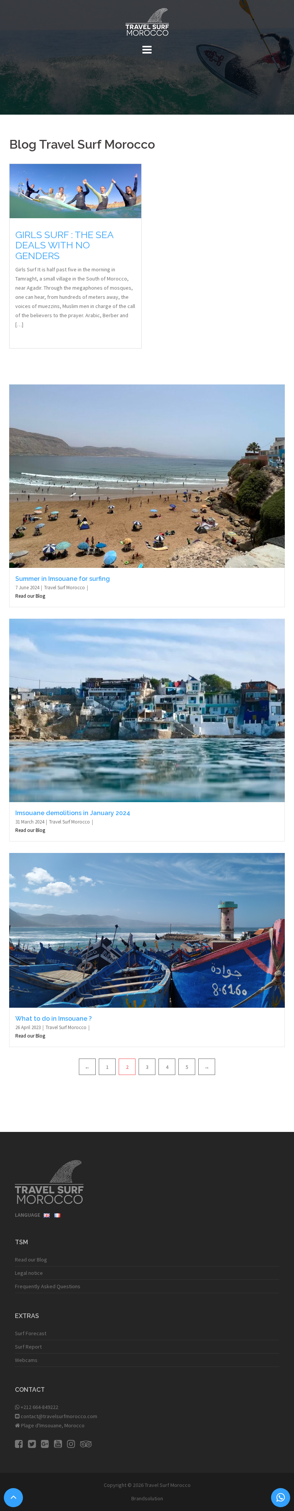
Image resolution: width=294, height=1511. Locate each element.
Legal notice (29, 1272)
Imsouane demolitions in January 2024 (72, 813)
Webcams (26, 1360)
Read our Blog (30, 596)
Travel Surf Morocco (65, 587)
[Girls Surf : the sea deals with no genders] (75, 190)
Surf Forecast (30, 1333)
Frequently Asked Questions (47, 1286)
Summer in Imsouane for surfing (62, 578)
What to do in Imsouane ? (53, 1018)
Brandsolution (147, 1498)
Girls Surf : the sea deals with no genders (64, 245)
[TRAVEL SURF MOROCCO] (147, 24)
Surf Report (28, 1346)
